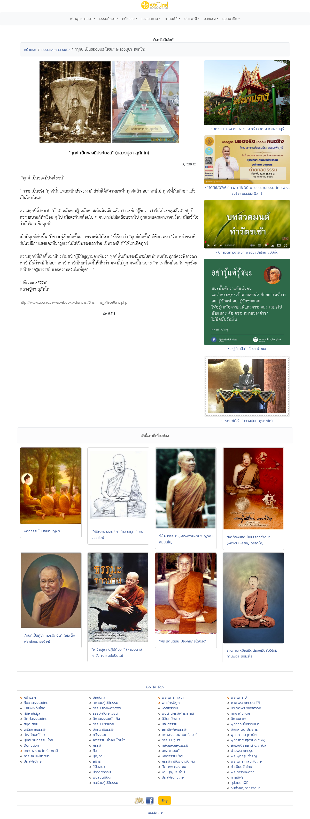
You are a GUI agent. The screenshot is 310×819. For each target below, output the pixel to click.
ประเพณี (190, 18)
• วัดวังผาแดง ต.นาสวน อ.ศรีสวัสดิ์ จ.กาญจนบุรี (247, 128)
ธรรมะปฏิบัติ (171, 739)
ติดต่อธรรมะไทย (35, 718)
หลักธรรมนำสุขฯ (174, 755)
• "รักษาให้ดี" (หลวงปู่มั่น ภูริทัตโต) (247, 420)
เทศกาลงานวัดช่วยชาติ (41, 750)
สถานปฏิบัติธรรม (105, 702)
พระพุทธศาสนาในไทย (246, 761)
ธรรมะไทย (155, 812)
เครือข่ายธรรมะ (35, 729)
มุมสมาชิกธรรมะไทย (38, 739)
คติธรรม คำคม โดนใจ (109, 739)
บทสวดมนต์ (170, 750)
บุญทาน (99, 755)
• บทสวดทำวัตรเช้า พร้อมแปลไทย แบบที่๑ (247, 252)
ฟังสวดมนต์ (102, 777)
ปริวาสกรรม (102, 771)
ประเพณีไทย (33, 761)
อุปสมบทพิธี (239, 782)
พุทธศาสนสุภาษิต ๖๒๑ (248, 739)
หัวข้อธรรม (170, 708)
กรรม (97, 745)
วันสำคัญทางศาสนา (245, 787)
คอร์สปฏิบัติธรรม (105, 782)
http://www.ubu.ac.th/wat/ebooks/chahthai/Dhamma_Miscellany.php (73, 302)
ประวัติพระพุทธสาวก (246, 708)
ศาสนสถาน (149, 18)
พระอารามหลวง (242, 771)
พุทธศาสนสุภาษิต (244, 734)
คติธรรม (128, 18)
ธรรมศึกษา (107, 18)
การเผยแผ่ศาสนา (37, 755)
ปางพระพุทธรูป (242, 750)
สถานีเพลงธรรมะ (174, 729)
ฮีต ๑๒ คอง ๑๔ (174, 766)
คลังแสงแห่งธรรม (175, 745)
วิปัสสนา (99, 766)
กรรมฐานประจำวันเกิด (178, 761)
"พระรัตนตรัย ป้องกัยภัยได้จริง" (182, 641)
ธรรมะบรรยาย (103, 723)
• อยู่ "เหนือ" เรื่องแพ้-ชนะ (247, 348)
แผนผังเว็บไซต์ (35, 708)
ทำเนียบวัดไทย (241, 766)
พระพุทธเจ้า (239, 697)
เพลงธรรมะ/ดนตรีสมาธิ (179, 734)
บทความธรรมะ (103, 729)
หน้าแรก (30, 49)
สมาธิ (97, 761)
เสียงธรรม (169, 723)
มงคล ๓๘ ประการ (244, 729)
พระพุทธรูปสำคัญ (244, 755)
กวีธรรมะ (99, 734)
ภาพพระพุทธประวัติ (245, 702)
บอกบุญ (210, 18)
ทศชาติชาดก (240, 713)
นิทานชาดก (239, 718)
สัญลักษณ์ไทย (34, 734)
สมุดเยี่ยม (31, 723)
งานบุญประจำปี (173, 771)
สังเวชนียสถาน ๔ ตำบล (248, 745)
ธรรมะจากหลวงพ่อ (55, 49)
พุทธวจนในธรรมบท (245, 723)
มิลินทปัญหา (171, 718)
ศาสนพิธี (171, 18)
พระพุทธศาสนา (81, 18)
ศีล (95, 750)
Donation (31, 745)
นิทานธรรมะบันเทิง (106, 718)
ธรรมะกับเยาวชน (105, 713)
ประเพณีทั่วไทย (173, 777)
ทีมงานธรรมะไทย (36, 702)
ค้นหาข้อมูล (32, 713)
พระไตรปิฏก (171, 702)
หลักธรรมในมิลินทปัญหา (42, 530)
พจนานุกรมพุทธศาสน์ (178, 713)
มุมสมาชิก (229, 18)
